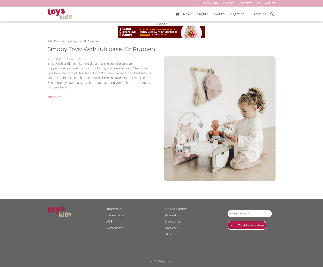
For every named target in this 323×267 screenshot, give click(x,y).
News (187, 14)
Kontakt (170, 215)
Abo (168, 234)
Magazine (237, 14)
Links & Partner (176, 209)
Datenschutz (115, 215)
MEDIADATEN (211, 3)
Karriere (171, 228)
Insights (202, 14)
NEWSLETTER (245, 3)
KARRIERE (270, 3)
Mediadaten (114, 228)
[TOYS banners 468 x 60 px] (161, 36)
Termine (260, 14)
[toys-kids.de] (59, 14)
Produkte (219, 14)
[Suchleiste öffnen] (272, 14)
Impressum (114, 209)
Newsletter (173, 221)
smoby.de (54, 97)
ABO (258, 3)
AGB (109, 221)
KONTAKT (228, 3)
